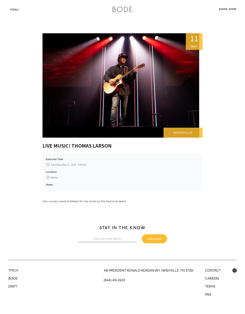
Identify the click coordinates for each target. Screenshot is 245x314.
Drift (12, 286)
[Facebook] (234, 278)
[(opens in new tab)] (234, 270)
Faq (208, 294)
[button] (14, 9)
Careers (212, 278)
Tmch (13, 270)
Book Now (228, 9)
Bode (13, 278)
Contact (213, 270)
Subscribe (154, 238)
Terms (210, 286)
